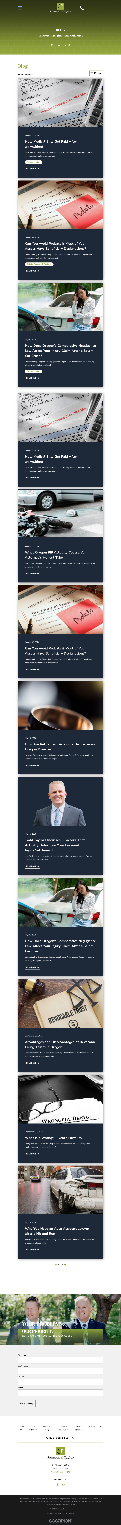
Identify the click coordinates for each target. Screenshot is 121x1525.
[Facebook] (57, 1484)
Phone (21, 1377)
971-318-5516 (59, 1437)
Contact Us (58, 45)
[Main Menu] (20, 8)
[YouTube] (63, 1484)
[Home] (60, 8)
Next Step (27, 1403)
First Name (23, 1355)
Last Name (23, 1366)
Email (20, 1387)
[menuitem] (50, 1513)
